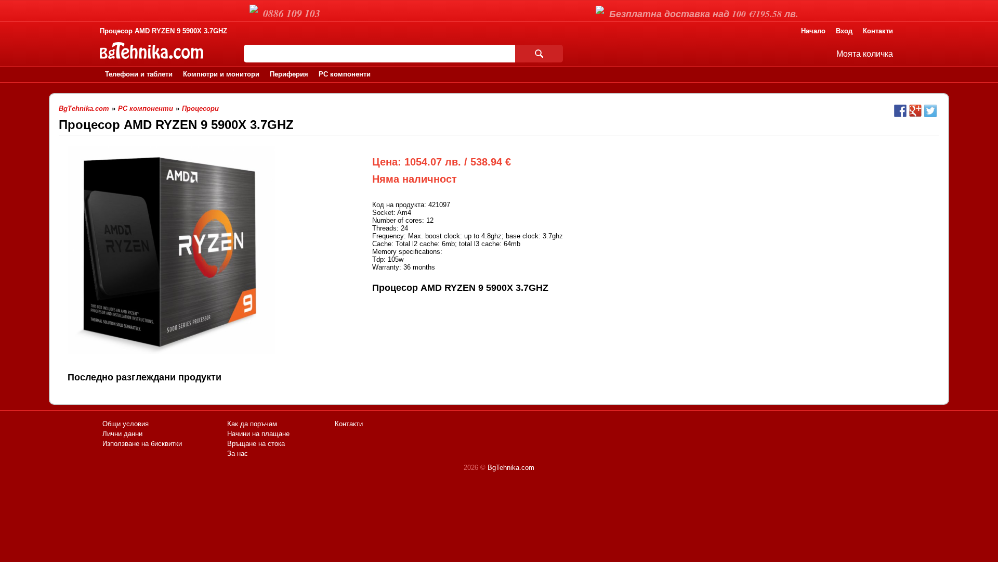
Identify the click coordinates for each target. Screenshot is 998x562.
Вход (844, 31)
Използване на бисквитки (142, 444)
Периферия (289, 74)
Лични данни (122, 434)
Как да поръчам (252, 424)
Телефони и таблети (139, 74)
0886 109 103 (291, 13)
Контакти (878, 31)
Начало (813, 31)
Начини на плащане (258, 434)
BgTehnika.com (511, 467)
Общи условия (125, 424)
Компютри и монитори (221, 74)
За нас (237, 453)
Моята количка (864, 53)
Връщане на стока (256, 444)
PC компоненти (345, 74)
